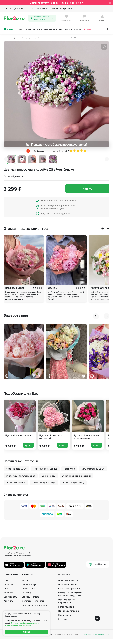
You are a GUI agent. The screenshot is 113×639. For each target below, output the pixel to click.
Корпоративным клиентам (35, 605)
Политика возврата (68, 580)
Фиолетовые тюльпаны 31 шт (20, 476)
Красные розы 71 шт (16, 468)
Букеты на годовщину (73, 482)
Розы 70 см (69, 468)
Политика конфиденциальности (96, 634)
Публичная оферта (67, 584)
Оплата (7, 8)
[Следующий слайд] (107, 159)
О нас (31, 8)
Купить (87, 188)
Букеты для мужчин (16, 482)
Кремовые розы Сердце (45, 468)
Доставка (19, 8)
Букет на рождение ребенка (76, 476)
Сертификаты (10, 596)
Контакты (8, 601)
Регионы (62, 619)
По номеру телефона (68, 611)
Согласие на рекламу (69, 588)
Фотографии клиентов (33, 601)
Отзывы (43, 8)
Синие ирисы (48, 476)
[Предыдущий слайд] (6, 159)
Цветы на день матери (44, 482)
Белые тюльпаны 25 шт (92, 468)
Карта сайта (64, 615)
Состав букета (12, 176)
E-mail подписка (66, 606)
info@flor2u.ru (100, 564)
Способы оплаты (30, 588)
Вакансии (8, 592)
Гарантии (8, 584)
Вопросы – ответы (31, 596)
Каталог (26, 580)
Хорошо (26, 632)
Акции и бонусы (30, 584)
